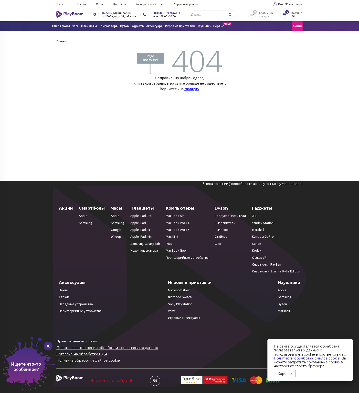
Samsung (85, 223)
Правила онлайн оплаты (76, 341)
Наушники (289, 282)
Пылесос (221, 229)
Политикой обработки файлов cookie (307, 358)
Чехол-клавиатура (144, 250)
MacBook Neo (176, 250)
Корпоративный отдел (150, 4)
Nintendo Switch (180, 297)
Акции (297, 26)
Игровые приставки (189, 282)
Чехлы (63, 290)
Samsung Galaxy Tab (145, 243)
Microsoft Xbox (179, 290)
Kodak (256, 250)
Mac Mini (172, 236)
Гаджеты (262, 208)
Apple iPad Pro (141, 215)
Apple (83, 215)
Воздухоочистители (230, 215)
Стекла (64, 297)
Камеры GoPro (263, 236)
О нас (100, 4)
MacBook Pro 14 (177, 223)
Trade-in (61, 4)
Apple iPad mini (141, 236)
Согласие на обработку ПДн (81, 354)
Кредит (81, 4)
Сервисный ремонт (186, 4)
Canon (256, 243)
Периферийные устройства (187, 257)
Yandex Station (263, 223)
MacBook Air (175, 215)
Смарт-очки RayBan (266, 264)
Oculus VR (259, 257)
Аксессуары (72, 282)
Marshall (258, 229)
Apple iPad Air (140, 229)
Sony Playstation (180, 304)
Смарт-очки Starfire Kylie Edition (276, 271)
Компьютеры (180, 208)
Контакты (119, 4)
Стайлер (221, 236)
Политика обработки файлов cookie (88, 360)
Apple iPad (138, 223)
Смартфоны (92, 208)
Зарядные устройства (76, 304)
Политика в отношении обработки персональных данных (107, 348)
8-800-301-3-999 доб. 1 (166, 13)
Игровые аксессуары (184, 317)
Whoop (116, 236)
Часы (116, 208)
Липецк (107, 13)
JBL (254, 215)
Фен (218, 243)
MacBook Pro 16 (177, 229)
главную (191, 88)
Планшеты (142, 208)
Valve (172, 311)
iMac (169, 243)
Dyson (221, 208)
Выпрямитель (225, 223)
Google (116, 229)
